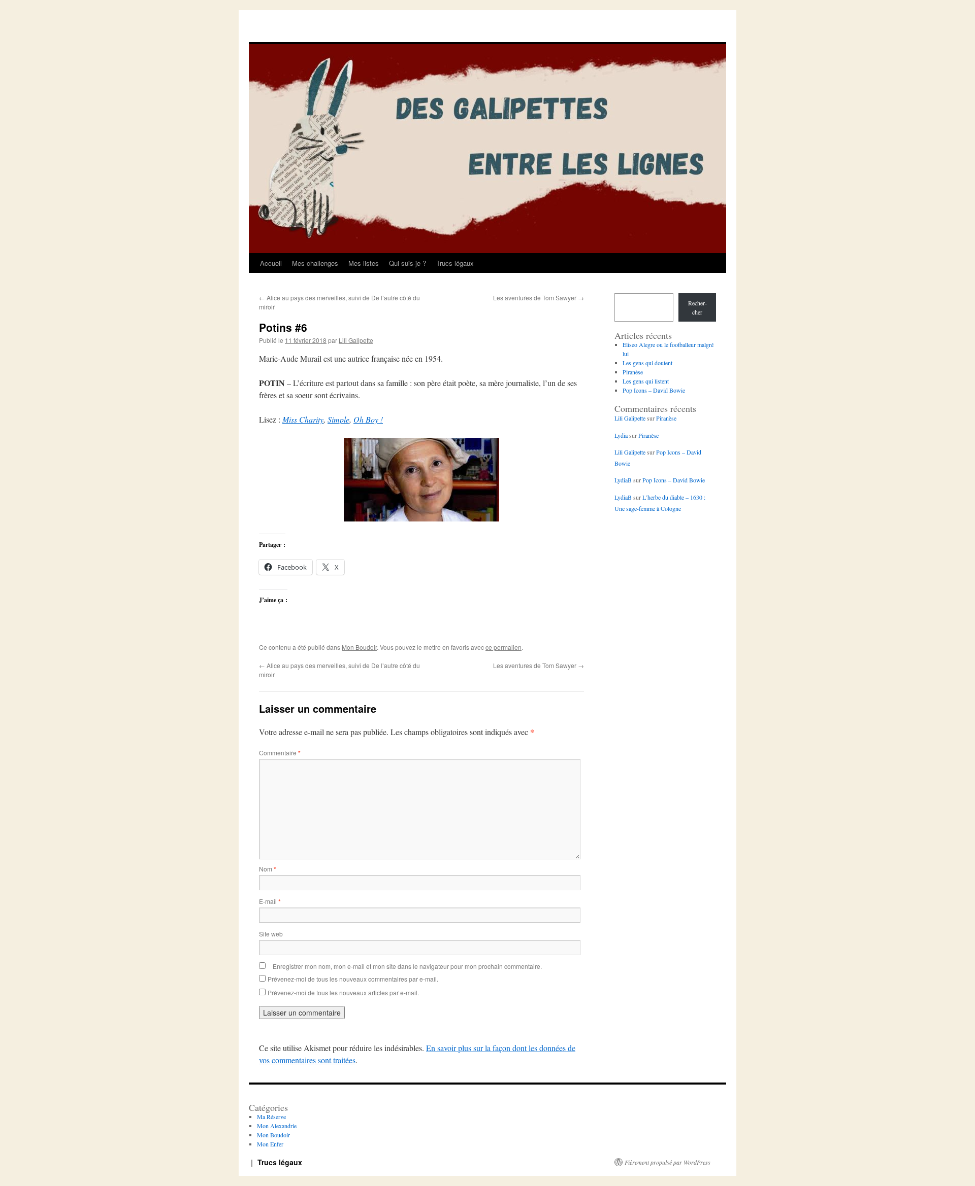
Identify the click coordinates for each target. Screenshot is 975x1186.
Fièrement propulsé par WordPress (667, 1162)
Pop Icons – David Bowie (654, 390)
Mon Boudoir (359, 647)
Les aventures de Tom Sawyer (538, 297)
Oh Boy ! (368, 419)
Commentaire (280, 752)
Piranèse (633, 372)
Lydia (621, 435)
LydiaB (623, 480)
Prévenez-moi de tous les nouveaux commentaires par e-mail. (353, 978)
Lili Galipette (356, 340)
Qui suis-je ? (407, 263)
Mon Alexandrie (277, 1126)
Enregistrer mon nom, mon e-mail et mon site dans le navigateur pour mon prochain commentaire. (407, 966)
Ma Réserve (271, 1116)
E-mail (270, 901)
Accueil (271, 263)
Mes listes (363, 263)
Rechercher (697, 307)
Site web (271, 933)
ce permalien (503, 647)
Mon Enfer (270, 1144)
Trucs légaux (455, 263)
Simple (338, 419)
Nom (267, 868)
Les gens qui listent (646, 381)
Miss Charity (302, 419)
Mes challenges (315, 263)
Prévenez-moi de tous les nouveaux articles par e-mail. (343, 992)
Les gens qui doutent (647, 363)
